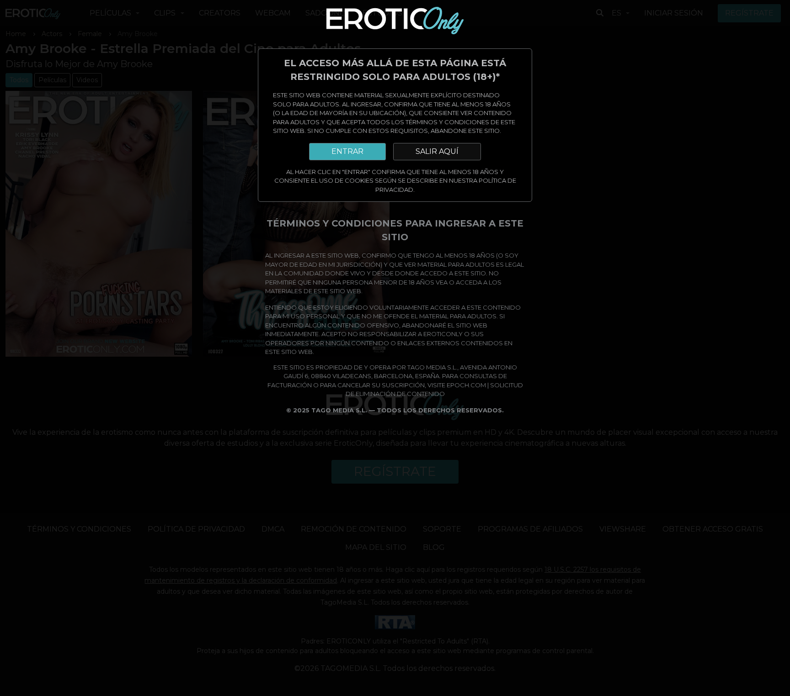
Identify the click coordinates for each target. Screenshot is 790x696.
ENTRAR (347, 151)
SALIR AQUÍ (437, 151)
